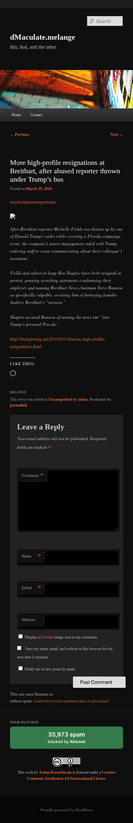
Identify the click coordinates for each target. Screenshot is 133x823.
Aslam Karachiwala (55, 772)
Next (116, 134)
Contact (36, 115)
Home (16, 115)
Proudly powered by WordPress (66, 810)
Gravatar (47, 637)
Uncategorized (60, 399)
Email (31, 588)
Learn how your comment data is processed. (71, 700)
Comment (33, 475)
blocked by (73, 740)
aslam (82, 399)
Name (31, 556)
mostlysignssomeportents (32, 202)
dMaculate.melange (42, 37)
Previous (19, 134)
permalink (18, 405)
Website (29, 619)
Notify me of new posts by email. (50, 669)
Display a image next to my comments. (61, 637)
